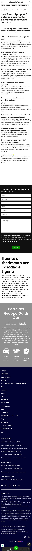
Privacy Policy (4, 529)
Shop (3, 409)
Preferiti (27, 550)
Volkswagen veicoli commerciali (13, 383)
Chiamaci (23, 550)
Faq (6, 9)
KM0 (2, 396)
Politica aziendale (5, 531)
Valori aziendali (15, 531)
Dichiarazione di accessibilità (8, 533)
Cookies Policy (12, 529)
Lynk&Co (4, 390)
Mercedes (4, 374)
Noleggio (14, 5)
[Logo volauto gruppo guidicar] (20, 2)
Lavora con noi (7, 425)
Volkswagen (5, 377)
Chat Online (9, 550)
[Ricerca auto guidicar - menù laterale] (30, 2)
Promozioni (5, 406)
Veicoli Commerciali (24, 5)
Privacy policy (26, 235)
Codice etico (20, 529)
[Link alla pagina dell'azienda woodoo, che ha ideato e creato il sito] (16, 541)
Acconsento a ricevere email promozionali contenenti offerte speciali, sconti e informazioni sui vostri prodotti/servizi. (17, 239)
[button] (29, 544)
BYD (2, 387)
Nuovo (3, 5)
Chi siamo (4, 422)
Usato (8, 5)
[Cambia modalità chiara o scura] (27, 537)
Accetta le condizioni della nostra (17, 235)
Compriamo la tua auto (9, 416)
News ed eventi (6, 429)
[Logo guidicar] (13, 2)
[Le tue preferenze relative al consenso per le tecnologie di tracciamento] (2, 545)
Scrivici (4, 550)
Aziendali (4, 400)
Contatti (4, 412)
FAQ (2, 419)
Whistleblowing (23, 531)
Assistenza (5, 403)
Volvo (3, 380)
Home (2, 9)
